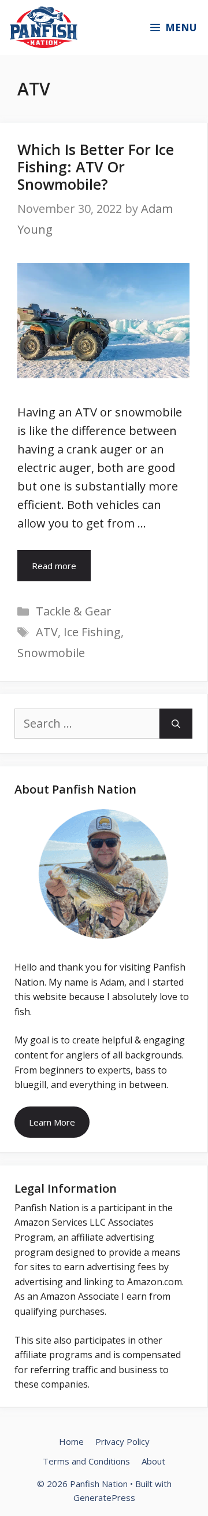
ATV (47, 632)
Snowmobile (51, 653)
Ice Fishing (92, 632)
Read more (54, 565)
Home (71, 1441)
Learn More (52, 1122)
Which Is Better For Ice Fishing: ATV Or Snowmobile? (95, 166)
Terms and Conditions (86, 1461)
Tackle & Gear (74, 611)
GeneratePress (104, 1497)
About (153, 1461)
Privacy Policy (122, 1441)
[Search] (175, 724)
